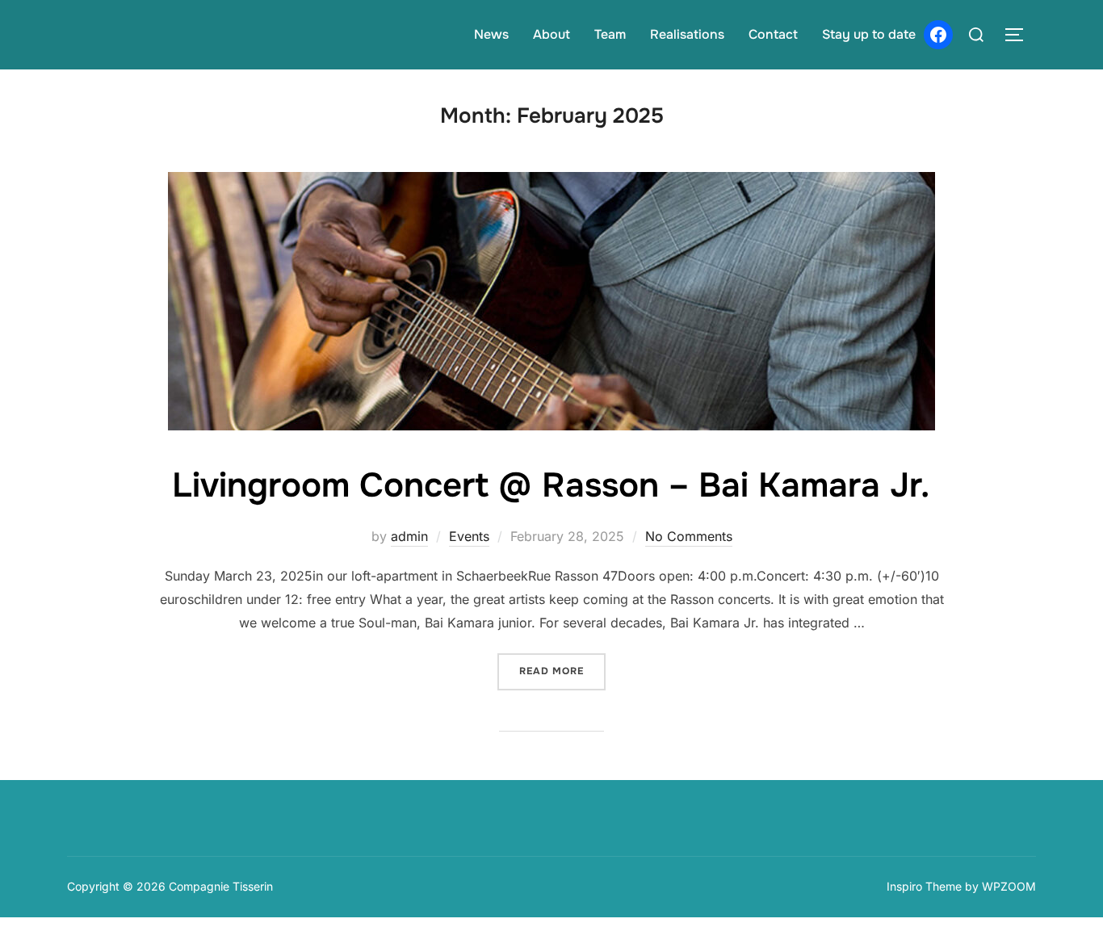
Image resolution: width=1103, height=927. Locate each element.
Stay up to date (869, 34)
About (551, 34)
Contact (773, 34)
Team (610, 34)
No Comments (688, 536)
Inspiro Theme (924, 886)
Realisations (687, 34)
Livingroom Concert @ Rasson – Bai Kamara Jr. (550, 485)
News (491, 34)
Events (469, 536)
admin (409, 536)
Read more (562, 670)
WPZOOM (1009, 886)
